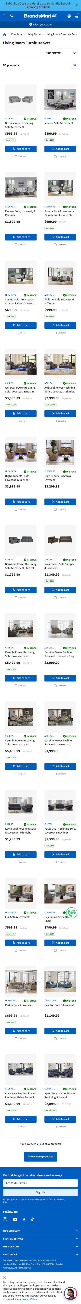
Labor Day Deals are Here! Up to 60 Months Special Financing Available (38, 5)
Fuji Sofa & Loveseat (17, 917)
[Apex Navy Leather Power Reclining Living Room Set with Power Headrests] (21, 1070)
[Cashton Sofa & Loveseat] (60, 981)
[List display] (74, 65)
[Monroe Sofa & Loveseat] (60, 99)
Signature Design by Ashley (11, 1000)
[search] (12, 16)
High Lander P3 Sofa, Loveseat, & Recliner (17, 478)
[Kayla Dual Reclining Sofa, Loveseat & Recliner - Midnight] (60, 805)
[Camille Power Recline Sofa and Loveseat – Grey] (60, 629)
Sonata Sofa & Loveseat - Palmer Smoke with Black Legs (59, 213)
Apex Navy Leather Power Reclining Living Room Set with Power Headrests (20, 1096)
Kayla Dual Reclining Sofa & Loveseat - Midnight (20, 831)
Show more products (40, 1157)
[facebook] (24, 1219)
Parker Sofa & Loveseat (19, 1005)
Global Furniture (11, 118)
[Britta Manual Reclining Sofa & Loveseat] (21, 99)
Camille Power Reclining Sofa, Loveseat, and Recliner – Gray (20, 654)
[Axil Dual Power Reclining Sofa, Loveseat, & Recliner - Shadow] (21, 364)
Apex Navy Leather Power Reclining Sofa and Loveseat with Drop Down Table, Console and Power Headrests (59, 1096)
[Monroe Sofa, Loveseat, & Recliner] (21, 188)
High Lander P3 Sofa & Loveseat (57, 478)
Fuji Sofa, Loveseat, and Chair (58, 919)
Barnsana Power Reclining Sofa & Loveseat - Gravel (21, 566)
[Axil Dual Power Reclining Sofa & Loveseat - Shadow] (60, 364)
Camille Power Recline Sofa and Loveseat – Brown (58, 743)
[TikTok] (32, 1219)
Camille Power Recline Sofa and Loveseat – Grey (59, 654)
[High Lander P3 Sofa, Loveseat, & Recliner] (21, 452)
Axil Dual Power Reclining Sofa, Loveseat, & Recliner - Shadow (20, 390)
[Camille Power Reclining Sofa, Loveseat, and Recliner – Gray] (21, 629)
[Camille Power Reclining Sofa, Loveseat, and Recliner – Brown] (21, 717)
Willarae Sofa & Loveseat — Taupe (59, 301)
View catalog (5, 16)
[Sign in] (69, 15)
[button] (71, 912)
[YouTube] (15, 1219)
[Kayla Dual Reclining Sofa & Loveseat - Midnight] (21, 805)
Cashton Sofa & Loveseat (59, 1005)
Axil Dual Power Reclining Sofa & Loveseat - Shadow (59, 390)
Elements (49, 206)
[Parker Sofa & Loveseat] (21, 981)
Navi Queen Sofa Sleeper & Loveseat (59, 566)
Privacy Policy (29, 1299)
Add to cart (23, 149)
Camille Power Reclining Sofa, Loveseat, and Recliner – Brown (20, 743)
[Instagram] (5, 1219)
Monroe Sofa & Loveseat (58, 123)
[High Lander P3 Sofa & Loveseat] (60, 452)
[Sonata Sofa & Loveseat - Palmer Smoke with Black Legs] (60, 188)
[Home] (4, 34)
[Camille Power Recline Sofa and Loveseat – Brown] (60, 717)
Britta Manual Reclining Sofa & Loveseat (19, 125)
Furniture (16, 34)
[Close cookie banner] (5, 1278)
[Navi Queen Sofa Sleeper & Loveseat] (60, 540)
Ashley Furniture (50, 295)
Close (77, 5)
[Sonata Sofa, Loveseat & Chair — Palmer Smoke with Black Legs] (21, 276)
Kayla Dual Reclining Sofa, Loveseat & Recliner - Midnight (60, 831)
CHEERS (9, 824)
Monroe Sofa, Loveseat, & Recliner (20, 213)
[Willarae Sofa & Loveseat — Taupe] (60, 276)
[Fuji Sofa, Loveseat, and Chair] (60, 893)
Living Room (34, 34)
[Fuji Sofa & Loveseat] (21, 893)
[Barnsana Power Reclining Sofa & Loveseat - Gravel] (21, 540)
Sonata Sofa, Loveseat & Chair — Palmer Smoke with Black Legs (19, 302)
